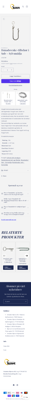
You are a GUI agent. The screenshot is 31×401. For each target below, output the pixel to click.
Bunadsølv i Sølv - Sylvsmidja (8, 259)
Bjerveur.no (13, 398)
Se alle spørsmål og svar (8, 219)
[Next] (26, 256)
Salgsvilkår (6, 346)
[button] (3, 7)
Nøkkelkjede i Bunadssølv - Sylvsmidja (23, 260)
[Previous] (4, 256)
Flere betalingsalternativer (15, 85)
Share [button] (4, 176)
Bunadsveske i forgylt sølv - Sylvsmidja (8, 100)
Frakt (11, 63)
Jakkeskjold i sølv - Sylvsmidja (22, 100)
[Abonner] (25, 301)
